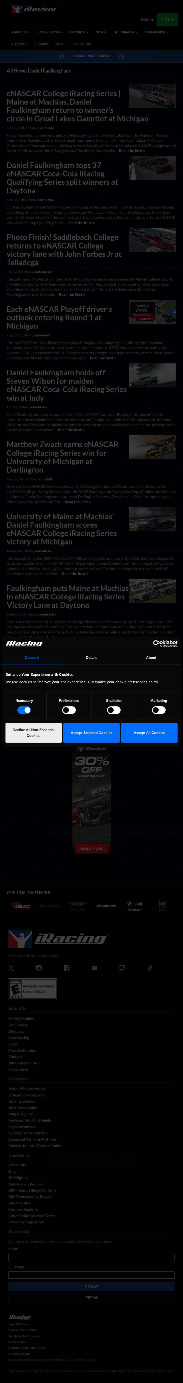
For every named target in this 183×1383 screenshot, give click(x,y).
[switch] (69, 710)
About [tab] (151, 657)
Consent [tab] (32, 657)
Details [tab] (91, 657)
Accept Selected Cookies (91, 733)
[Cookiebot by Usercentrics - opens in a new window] (157, 643)
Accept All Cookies (149, 733)
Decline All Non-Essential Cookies (34, 733)
